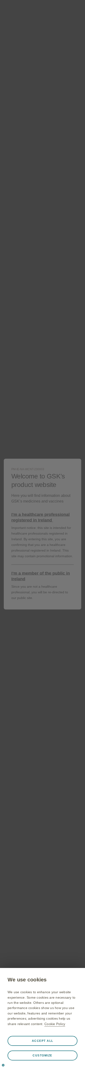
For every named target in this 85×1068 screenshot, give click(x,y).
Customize (42, 1055)
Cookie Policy (54, 1024)
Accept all (42, 1041)
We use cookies (27, 980)
